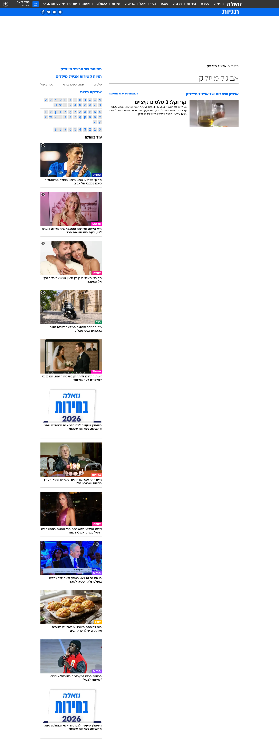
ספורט (205, 4)
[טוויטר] (48, 12)
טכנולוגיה (101, 4)
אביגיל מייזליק (216, 66)
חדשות (219, 4)
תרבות (177, 4)
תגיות (235, 66)
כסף (153, 4)
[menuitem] (216, 4)
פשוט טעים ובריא (73, 84)
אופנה (86, 4)
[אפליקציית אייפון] (54, 12)
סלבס (164, 4)
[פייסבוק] (43, 12)
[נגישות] (5, 4)
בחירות (191, 4)
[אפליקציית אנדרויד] (60, 12)
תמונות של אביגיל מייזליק (81, 69)
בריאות (130, 4)
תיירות (116, 4)
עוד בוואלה (93, 137)
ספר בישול (46, 84)
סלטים (98, 84)
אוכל (143, 4)
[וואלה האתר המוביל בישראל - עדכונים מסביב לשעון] (234, 4)
